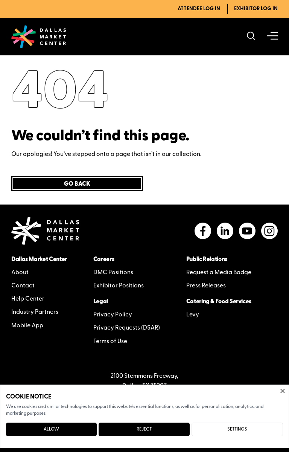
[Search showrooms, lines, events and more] (251, 36)
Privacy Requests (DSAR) (126, 328)
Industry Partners (34, 312)
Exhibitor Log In (256, 9)
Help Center (27, 299)
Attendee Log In (199, 9)
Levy (192, 315)
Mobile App (27, 326)
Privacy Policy (112, 315)
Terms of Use (110, 342)
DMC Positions (113, 273)
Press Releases (206, 286)
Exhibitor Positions (118, 286)
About (20, 273)
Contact (23, 286)
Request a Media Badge (218, 273)
